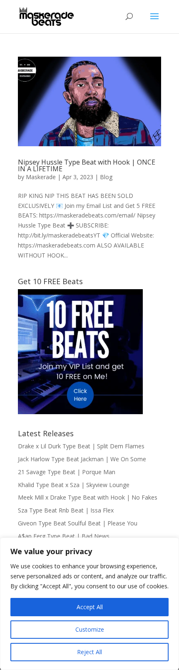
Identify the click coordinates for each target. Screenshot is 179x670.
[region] (89, 604)
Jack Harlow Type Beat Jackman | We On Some (82, 459)
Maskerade (41, 177)
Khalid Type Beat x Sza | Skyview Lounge (73, 485)
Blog (106, 177)
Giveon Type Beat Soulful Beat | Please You (77, 523)
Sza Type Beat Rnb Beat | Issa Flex (66, 510)
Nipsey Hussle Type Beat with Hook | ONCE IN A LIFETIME (86, 165)
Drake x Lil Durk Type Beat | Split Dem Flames (81, 446)
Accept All (90, 607)
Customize (89, 629)
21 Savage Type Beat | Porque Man (66, 472)
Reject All (89, 652)
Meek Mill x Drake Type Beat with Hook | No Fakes (87, 497)
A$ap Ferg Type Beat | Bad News (63, 536)
